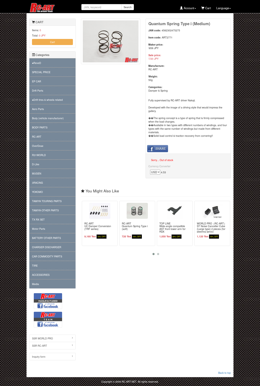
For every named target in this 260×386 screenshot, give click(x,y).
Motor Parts (38, 228)
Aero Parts (38, 109)
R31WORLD (39, 155)
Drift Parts (37, 90)
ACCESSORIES (41, 275)
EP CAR (36, 81)
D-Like (35, 164)
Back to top (224, 372)
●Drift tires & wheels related (47, 100)
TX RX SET (38, 219)
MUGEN (36, 173)
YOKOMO (37, 192)
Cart (52, 42)
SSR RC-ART (39, 345)
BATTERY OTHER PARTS (46, 238)
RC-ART (36, 136)
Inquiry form (38, 356)
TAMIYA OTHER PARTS (45, 210)
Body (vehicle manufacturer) (48, 118)
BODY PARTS (39, 127)
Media (35, 284)
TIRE (35, 265)
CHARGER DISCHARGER (46, 247)
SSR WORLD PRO (42, 338)
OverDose (37, 146)
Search (128, 7)
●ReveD (36, 63)
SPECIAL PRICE (41, 72)
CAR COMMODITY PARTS (47, 256)
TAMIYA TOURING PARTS (47, 201)
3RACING (37, 182)
